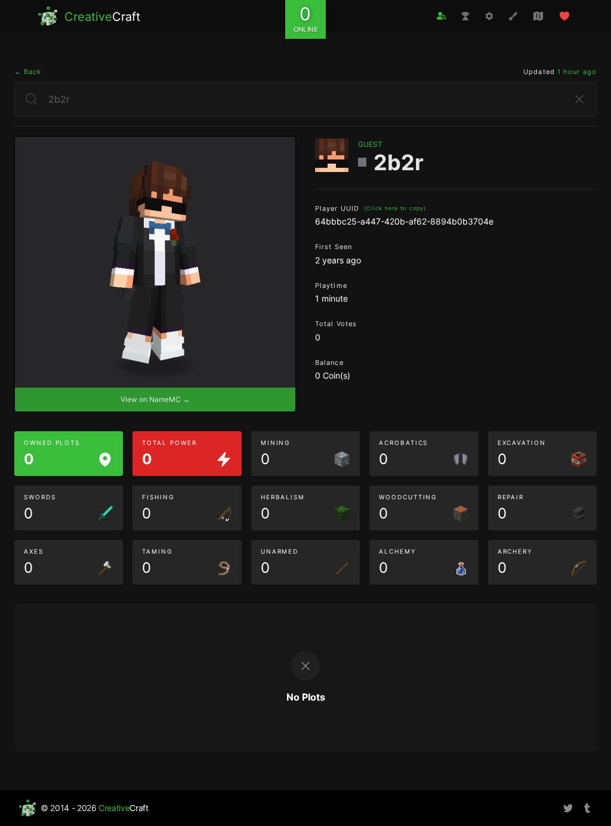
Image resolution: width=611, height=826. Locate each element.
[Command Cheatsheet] (489, 16)
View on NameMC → (155, 399)
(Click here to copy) (395, 208)
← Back (28, 71)
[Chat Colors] (513, 16)
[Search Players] (441, 16)
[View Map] (538, 16)
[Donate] (564, 16)
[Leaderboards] (465, 16)
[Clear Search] (579, 99)
